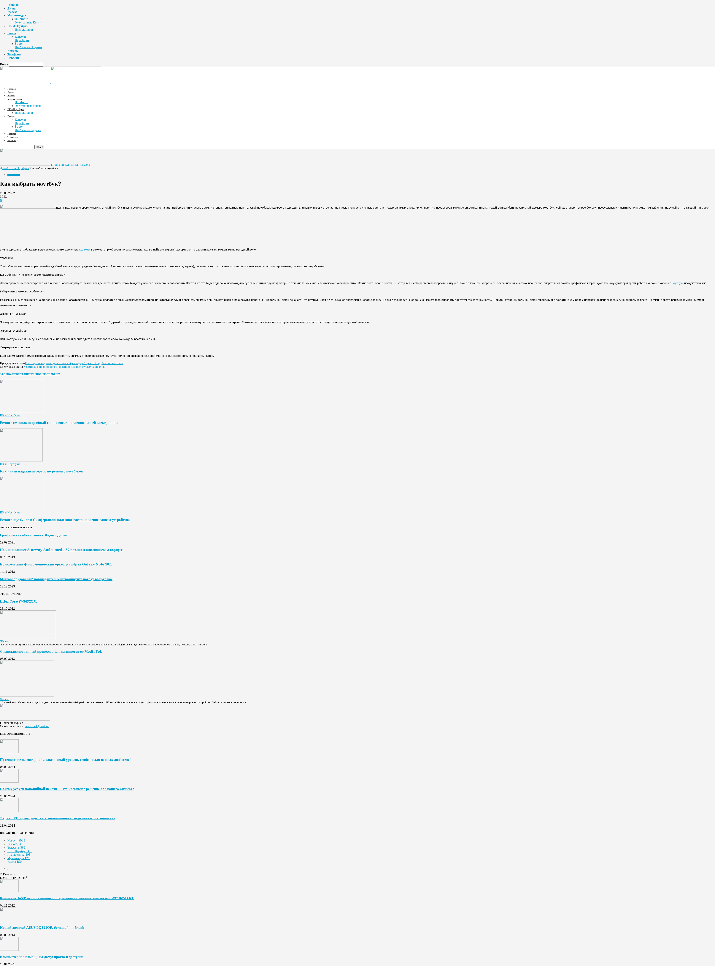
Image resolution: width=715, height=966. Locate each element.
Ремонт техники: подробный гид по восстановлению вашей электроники (59, 423)
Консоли (20, 36)
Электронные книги (28, 22)
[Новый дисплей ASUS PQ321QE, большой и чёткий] (8, 920)
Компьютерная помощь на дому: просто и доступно (42, 957)
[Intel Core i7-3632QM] (28, 637)
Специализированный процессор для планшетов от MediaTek (51, 651)
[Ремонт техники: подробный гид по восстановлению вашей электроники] (22, 411)
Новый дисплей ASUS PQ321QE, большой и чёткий (42, 927)
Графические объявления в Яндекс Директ (34, 535)
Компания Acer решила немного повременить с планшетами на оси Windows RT (67, 898)
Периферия (22, 40)
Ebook (19, 43)
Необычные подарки (28, 47)
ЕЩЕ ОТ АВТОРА (50, 374)
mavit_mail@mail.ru (37, 726)
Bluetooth (21, 19)
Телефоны (14, 54)
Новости (13, 58)
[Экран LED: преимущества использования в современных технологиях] (9, 811)
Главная (13, 5)
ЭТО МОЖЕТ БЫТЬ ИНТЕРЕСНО (20, 374)
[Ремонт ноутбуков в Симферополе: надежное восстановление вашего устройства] (22, 508)
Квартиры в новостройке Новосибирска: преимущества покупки (64, 366)
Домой (4, 168)
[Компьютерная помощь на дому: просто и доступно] (9, 949)
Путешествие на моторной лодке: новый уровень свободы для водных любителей (65, 760)
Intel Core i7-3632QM (18, 601)
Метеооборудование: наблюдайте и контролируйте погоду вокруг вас (56, 579)
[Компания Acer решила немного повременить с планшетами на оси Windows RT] (9, 891)
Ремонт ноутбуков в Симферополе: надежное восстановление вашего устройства (65, 520)
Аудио (11, 8)
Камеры (13, 51)
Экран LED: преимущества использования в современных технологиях (57, 818)
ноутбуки (678, 283)
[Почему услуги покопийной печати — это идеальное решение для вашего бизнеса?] (9, 781)
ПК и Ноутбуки (17, 26)
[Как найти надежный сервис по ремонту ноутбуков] (21, 460)
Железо (12, 12)
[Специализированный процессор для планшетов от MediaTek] (27, 695)
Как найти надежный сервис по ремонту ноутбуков (41, 471)
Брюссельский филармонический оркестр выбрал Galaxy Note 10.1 (56, 564)
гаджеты (84, 249)
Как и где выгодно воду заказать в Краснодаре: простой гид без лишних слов (74, 363)
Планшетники (24, 29)
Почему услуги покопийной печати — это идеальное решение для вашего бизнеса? (67, 789)
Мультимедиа (16, 15)
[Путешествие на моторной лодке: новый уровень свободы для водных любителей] (9, 752)
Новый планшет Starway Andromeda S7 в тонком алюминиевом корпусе (61, 550)
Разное (11, 33)
